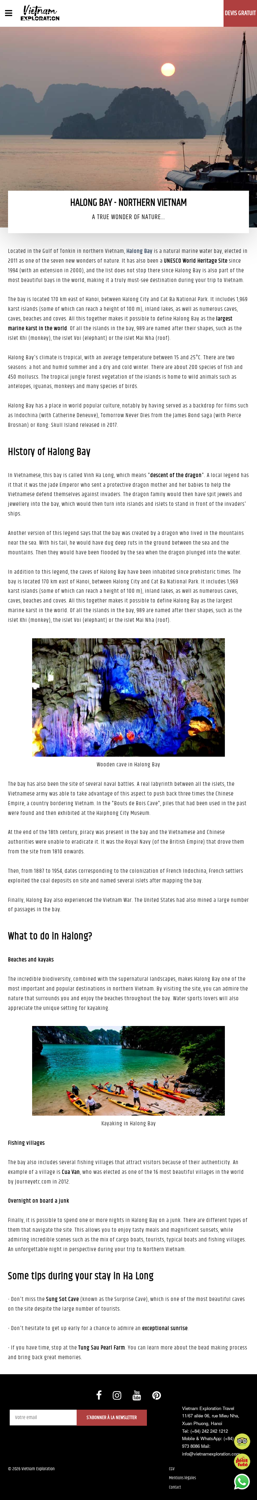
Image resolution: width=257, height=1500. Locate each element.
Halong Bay (139, 251)
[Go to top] (11, 1486)
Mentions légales (182, 1478)
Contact (175, 1487)
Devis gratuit (240, 13)
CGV (171, 1469)
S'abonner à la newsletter (112, 1417)
